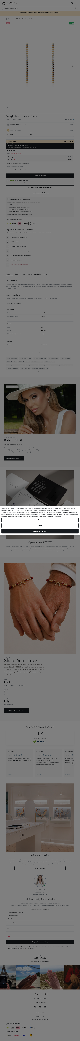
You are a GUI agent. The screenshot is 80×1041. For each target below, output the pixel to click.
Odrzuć (40, 525)
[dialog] (40, 520)
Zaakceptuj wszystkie (40, 531)
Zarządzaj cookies (40, 520)
